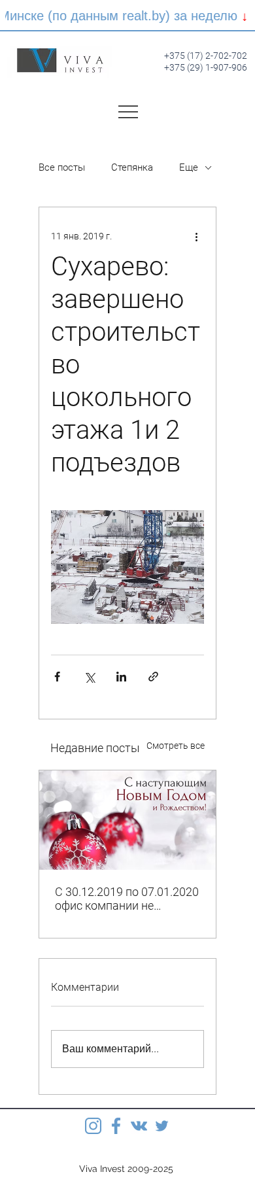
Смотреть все (175, 745)
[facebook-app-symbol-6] (116, 1126)
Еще (188, 167)
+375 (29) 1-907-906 (205, 67)
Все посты (62, 167)
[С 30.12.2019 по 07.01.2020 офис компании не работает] (127, 820)
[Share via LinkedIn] (121, 676)
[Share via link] (153, 676)
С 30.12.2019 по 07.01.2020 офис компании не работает (127, 898)
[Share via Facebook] (57, 676)
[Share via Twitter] (89, 676)
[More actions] (196, 236)
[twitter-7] (162, 1126)
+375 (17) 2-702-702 (205, 55)
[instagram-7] (93, 1126)
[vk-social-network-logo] (139, 1126)
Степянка (132, 167)
